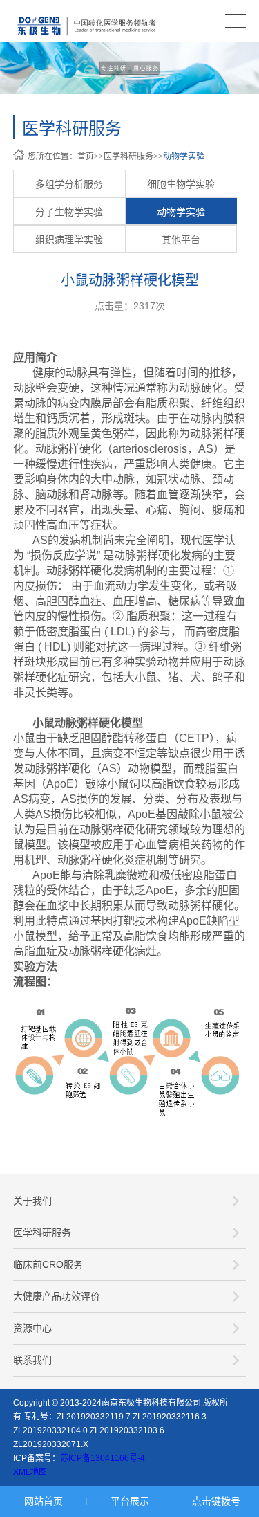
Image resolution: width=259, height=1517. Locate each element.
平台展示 (130, 1501)
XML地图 (30, 1472)
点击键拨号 (216, 1501)
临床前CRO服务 (48, 1264)
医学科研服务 (128, 156)
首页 (85, 156)
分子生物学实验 (69, 211)
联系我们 (32, 1359)
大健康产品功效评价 (56, 1296)
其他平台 (181, 239)
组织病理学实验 (69, 239)
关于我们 (32, 1200)
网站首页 (43, 1501)
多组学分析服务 (69, 184)
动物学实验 (183, 156)
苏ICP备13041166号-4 (102, 1458)
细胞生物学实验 (181, 184)
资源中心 (32, 1328)
